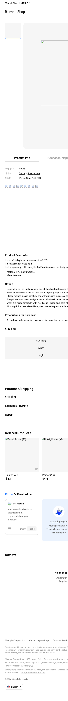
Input (32, 529)
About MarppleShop (39, 640)
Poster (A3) (12, 475)
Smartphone (34, 173)
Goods (22, 173)
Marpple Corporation (15, 640)
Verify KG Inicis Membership (33, 672)
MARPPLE (25, 3)
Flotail (22, 168)
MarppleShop (11, 3)
